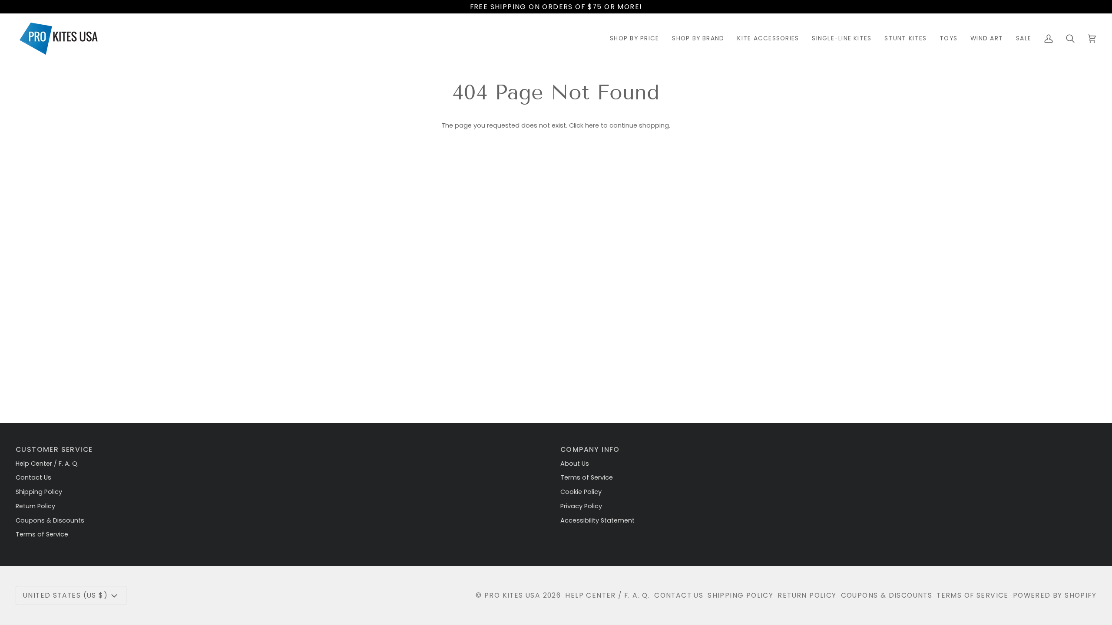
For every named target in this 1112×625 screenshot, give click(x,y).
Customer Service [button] (54, 449)
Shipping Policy (39, 491)
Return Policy (35, 506)
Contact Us (33, 477)
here (592, 125)
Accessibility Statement (597, 520)
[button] (634, 38)
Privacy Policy (581, 506)
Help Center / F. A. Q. (47, 463)
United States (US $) (65, 595)
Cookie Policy (581, 491)
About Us (574, 463)
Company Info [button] (590, 449)
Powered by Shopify (1054, 595)
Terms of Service (42, 534)
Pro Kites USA (512, 595)
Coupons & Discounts (50, 520)
